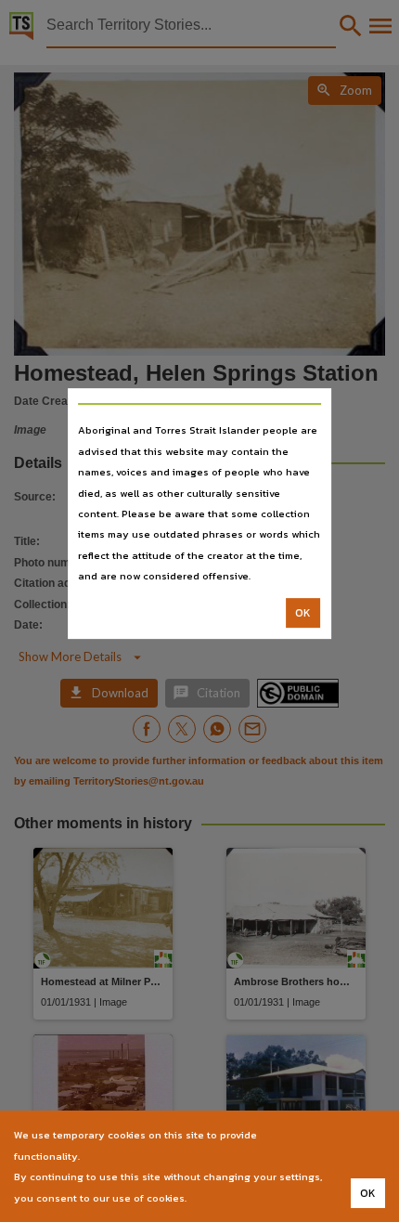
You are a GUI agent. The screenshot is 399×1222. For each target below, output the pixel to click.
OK (303, 612)
